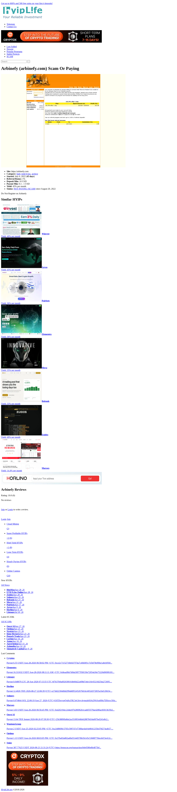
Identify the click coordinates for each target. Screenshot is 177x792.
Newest (10, 49)
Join (3, 509)
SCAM (10, 56)
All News (5, 585)
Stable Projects (13, 54)
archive (35, 174)
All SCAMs (6, 621)
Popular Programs (14, 51)
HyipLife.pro (7, 789)
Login (10, 509)
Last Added (12, 46)
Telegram (11, 24)
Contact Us (11, 26)
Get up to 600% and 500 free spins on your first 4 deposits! (27, 3)
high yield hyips (24, 174)
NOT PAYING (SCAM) (25, 189)
